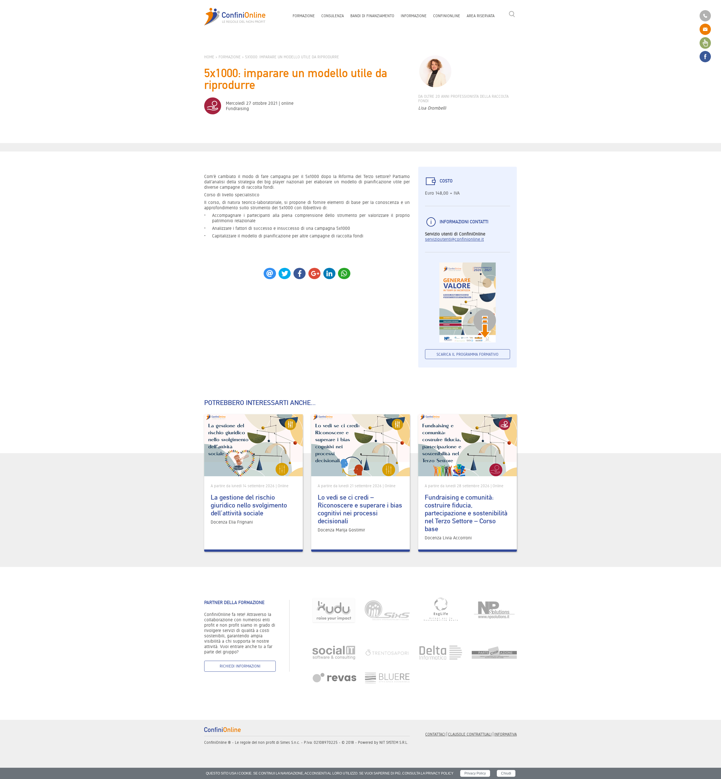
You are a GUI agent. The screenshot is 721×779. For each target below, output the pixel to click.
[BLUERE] (387, 677)
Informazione (414, 16)
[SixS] (387, 610)
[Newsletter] (705, 42)
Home (209, 57)
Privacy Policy (475, 773)
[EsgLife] (440, 610)
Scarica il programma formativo (468, 354)
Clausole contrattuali (470, 734)
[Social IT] (333, 652)
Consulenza (332, 16)
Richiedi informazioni (240, 666)
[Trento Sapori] (387, 652)
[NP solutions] (494, 610)
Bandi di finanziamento (372, 16)
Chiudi (506, 773)
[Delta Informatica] (440, 652)
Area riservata (481, 16)
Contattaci (435, 734)
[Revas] (333, 677)
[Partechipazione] (494, 652)
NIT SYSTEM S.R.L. (393, 742)
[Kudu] (333, 610)
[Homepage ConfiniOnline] (235, 17)
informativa (505, 734)
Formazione (304, 16)
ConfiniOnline (446, 16)
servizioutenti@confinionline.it (454, 239)
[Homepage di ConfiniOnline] (222, 729)
